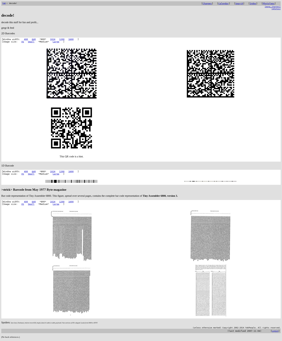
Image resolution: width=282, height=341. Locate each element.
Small (31, 41)
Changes (207, 3)
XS (22, 41)
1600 (71, 39)
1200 (61, 39)
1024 (52, 39)
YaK (4, 3)
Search (239, 3)
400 (26, 39)
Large (56, 41)
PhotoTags (268, 3)
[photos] (276, 9)
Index (253, 3)
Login (275, 331)
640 (34, 39)
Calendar (223, 3)
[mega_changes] (273, 7)
